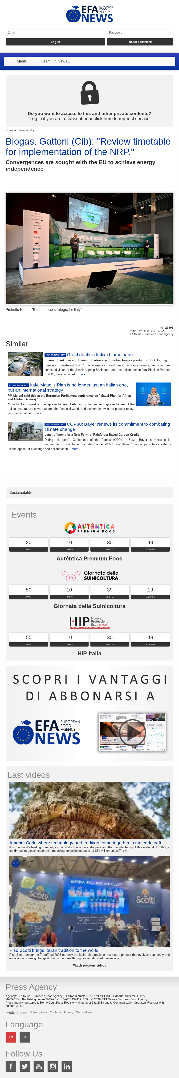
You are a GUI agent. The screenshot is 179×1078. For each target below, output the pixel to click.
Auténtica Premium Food (89, 558)
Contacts (55, 1012)
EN (11, 1037)
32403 (20, 1006)
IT (25, 1037)
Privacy (68, 1012)
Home (9, 130)
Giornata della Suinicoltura (89, 606)
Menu (21, 61)
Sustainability (25, 130)
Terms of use (84, 1012)
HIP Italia (89, 653)
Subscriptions (38, 1012)
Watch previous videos (89, 965)
